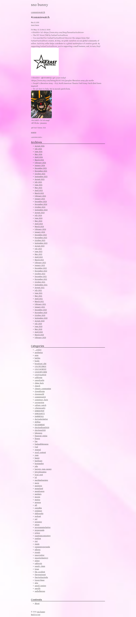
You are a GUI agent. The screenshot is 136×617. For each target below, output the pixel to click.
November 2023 (41, 238)
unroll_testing (40, 586)
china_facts (39, 383)
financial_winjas (41, 436)
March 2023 (39, 260)
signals (37, 552)
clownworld (39, 394)
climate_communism (43, 389)
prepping (38, 522)
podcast (38, 516)
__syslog (38, 350)
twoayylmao (40, 580)
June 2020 (38, 326)
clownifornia (40, 391)
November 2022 (41, 271)
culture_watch (40, 405)
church (37, 386)
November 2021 (41, 279)
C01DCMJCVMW (41, 372)
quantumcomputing (43, 536)
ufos (36, 583)
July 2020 (38, 324)
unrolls (37, 588)
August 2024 (40, 213)
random (38, 539)
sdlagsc (38, 550)
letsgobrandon (40, 472)
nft (36, 505)
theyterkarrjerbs (41, 577)
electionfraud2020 (42, 427)
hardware (38, 461)
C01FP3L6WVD (40, 375)
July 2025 (38, 182)
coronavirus (39, 402)
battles (37, 358)
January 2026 (40, 165)
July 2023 (38, 249)
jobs (36, 466)
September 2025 (41, 177)
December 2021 (41, 276)
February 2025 (40, 196)
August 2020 (40, 321)
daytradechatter (41, 419)
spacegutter (39, 555)
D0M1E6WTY (40, 414)
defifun (37, 422)
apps (36, 355)
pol (36, 519)
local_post (39, 475)
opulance (38, 511)
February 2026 (40, 163)
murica (37, 500)
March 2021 (39, 301)
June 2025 (38, 185)
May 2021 (38, 296)
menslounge (39, 491)
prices (37, 525)
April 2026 (39, 157)
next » (40, 137)
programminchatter (43, 527)
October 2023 (40, 240)
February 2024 (40, 229)
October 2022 (40, 274)
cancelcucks (39, 380)
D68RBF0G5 (39, 416)
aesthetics (39, 353)
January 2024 (40, 232)
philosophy (39, 514)
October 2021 (40, 282)
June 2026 (38, 152)
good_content (40, 452)
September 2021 (41, 285)
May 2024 (38, 221)
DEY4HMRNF (40, 425)
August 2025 (40, 179)
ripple (37, 544)
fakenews (38, 433)
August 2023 (40, 246)
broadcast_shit (40, 364)
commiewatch (38, 12)
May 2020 (38, 329)
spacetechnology (41, 558)
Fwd (36, 447)
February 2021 (40, 304)
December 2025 (41, 168)
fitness (37, 439)
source (33, 132)
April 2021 (39, 299)
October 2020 (40, 315)
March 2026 (39, 160)
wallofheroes (40, 591)
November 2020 (41, 313)
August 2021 (40, 288)
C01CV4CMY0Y (40, 369)
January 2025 (40, 199)
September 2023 (41, 243)
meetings (38, 486)
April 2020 (39, 332)
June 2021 (38, 293)
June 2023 (38, 251)
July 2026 (38, 149)
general (38, 450)
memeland (39, 489)
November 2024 (41, 204)
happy (37, 458)
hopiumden (39, 464)
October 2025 (40, 174)
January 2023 (40, 265)
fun (36, 441)
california (38, 378)
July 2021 (38, 290)
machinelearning (41, 480)
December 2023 (41, 235)
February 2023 (40, 263)
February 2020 (40, 338)
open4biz (38, 508)
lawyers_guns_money (43, 469)
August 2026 (40, 146)
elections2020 (40, 430)
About (37, 603)
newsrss (38, 502)
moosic (37, 497)
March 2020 (39, 335)
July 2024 (38, 215)
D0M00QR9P (39, 411)
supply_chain (40, 566)
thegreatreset (40, 575)
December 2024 (41, 202)
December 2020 (41, 310)
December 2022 (41, 268)
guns (36, 455)
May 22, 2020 (35, 22)
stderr (37, 561)
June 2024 (38, 218)
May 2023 (38, 254)
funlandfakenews (41, 444)
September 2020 (41, 318)
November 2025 (41, 171)
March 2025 (39, 193)
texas (37, 569)
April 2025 (39, 190)
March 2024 (39, 226)
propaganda (39, 530)
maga (37, 483)
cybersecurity (40, 408)
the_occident (40, 572)
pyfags (37, 533)
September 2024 (41, 210)
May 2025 (38, 188)
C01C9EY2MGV (40, 366)
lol (36, 477)
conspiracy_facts (41, 400)
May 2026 (38, 154)
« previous (34, 137)
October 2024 (40, 207)
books (37, 361)
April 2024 (39, 224)
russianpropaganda (42, 547)
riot (36, 541)
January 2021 (40, 307)
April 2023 (39, 257)
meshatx (38, 494)
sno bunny (39, 5)
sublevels (38, 563)
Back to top (35, 615)
